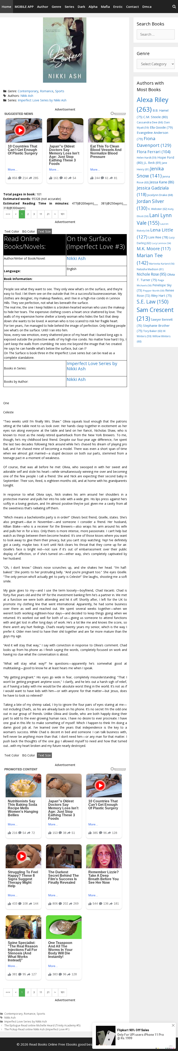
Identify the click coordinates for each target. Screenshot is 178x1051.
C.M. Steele (155, 117)
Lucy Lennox (161, 243)
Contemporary (28, 91)
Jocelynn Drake (160, 195)
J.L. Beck (152, 163)
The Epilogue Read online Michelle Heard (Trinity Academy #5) (42, 1025)
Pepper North (153, 290)
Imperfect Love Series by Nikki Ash (42, 100)
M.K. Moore (153, 248)
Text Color (11, 231)
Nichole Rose (151, 274)
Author (42, 6)
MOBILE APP (24, 6)
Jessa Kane (162, 182)
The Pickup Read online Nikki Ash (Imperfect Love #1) (36, 1029)
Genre (56, 6)
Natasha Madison (150, 269)
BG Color (28, 231)
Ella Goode (161, 127)
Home (6, 6)
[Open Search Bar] (174, 6)
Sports (59, 91)
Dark (81, 6)
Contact (132, 6)
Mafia (105, 6)
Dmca (147, 6)
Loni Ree (158, 237)
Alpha (93, 6)
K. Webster (157, 209)
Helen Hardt (147, 157)
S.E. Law (152, 301)
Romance (46, 91)
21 (48, 214)
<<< (8, 214)
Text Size (44, 231)
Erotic (118, 6)
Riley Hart (161, 295)
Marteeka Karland (161, 263)
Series (69, 6)
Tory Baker (152, 331)
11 (41, 214)
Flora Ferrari (153, 151)
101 (62, 214)
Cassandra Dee (150, 122)
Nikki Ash (26, 96)
